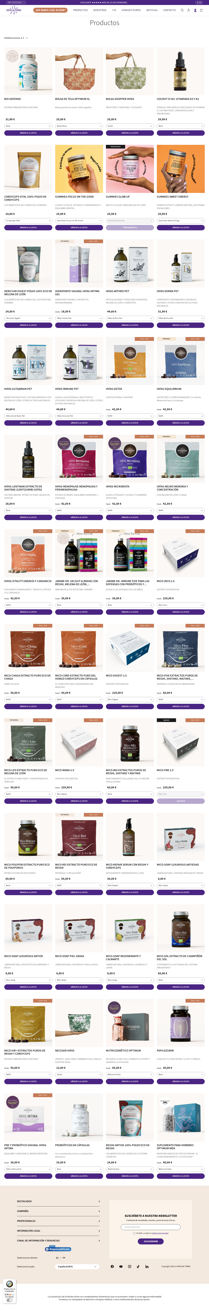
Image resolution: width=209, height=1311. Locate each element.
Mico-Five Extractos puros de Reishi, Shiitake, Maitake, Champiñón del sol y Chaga (177, 677)
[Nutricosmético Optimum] (130, 1023)
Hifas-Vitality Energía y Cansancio (27, 581)
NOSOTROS (99, 10)
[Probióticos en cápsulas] (79, 1117)
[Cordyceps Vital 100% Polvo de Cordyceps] (28, 169)
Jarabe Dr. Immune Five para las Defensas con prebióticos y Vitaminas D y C (127, 583)
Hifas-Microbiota (117, 486)
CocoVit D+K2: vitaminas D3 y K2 (178, 99)
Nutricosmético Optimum (123, 1050)
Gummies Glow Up (118, 196)
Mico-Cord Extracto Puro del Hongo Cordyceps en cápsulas (76, 677)
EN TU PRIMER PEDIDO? (104, 2)
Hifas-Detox (114, 389)
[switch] (9, 1300)
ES (57, 1258)
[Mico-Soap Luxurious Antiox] (28, 928)
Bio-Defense (12, 99)
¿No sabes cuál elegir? (50, 10)
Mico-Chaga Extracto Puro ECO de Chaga (27, 677)
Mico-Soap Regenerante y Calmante (123, 958)
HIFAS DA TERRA (183, 1266)
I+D (114, 10)
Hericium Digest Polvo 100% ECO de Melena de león (28, 293)
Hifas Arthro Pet (117, 291)
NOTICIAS (152, 10)
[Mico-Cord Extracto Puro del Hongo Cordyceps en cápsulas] (79, 648)
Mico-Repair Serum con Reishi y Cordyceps (127, 866)
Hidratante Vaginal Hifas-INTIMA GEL (77, 293)
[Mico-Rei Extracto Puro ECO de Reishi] (79, 837)
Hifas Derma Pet (168, 291)
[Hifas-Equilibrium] (181, 361)
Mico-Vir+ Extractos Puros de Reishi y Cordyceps (24, 1052)
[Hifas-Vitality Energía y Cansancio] (28, 553)
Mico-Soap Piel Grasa (69, 956)
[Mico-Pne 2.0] (181, 742)
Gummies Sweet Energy (172, 196)
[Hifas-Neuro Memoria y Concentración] (181, 459)
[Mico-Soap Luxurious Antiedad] (181, 837)
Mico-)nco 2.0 (165, 581)
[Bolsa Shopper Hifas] (130, 71)
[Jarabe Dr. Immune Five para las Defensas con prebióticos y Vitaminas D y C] (130, 553)
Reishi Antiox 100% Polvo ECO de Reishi (128, 1147)
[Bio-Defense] (28, 71)
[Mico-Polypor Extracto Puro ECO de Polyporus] (28, 837)
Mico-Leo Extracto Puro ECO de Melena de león (25, 772)
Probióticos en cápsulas (72, 1145)
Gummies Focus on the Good (74, 196)
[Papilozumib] (181, 1023)
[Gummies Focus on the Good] (79, 169)
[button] (201, 10)
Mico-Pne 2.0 (165, 770)
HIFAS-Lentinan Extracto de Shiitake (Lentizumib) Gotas (23, 488)
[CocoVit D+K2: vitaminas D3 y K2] (181, 71)
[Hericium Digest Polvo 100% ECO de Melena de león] (28, 263)
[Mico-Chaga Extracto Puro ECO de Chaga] (28, 648)
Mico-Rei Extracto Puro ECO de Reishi (76, 866)
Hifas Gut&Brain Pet (18, 389)
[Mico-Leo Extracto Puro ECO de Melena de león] (28, 742)
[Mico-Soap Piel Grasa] (79, 928)
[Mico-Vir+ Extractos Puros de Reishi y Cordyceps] (28, 1023)
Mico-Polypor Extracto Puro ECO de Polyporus (27, 866)
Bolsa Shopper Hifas (120, 99)
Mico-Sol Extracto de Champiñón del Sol (179, 958)
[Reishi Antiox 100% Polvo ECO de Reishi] (130, 1117)
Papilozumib (165, 1050)
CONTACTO (169, 10)
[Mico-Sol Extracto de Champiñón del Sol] (181, 928)
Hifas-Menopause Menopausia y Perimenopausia (76, 488)
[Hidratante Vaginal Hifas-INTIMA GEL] (79, 263)
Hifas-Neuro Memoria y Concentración (172, 488)
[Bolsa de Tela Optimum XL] (79, 71)
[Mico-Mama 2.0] (79, 742)
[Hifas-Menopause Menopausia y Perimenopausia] (79, 459)
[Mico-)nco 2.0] (181, 553)
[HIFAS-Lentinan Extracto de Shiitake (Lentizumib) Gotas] (28, 459)
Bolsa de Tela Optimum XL (72, 99)
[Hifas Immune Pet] (79, 361)
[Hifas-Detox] (130, 361)
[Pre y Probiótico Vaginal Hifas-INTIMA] (28, 1117)
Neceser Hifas (64, 1050)
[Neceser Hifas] (79, 1023)
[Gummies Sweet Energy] (181, 169)
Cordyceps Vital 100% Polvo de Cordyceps (25, 198)
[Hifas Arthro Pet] (130, 263)
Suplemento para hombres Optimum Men (175, 1147)
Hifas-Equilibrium (169, 389)
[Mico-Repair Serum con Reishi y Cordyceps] (130, 837)
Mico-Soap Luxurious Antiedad (178, 864)
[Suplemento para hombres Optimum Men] (181, 1117)
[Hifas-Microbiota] (130, 459)
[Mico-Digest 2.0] (130, 648)
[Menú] (14, 1280)
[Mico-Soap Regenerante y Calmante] (130, 928)
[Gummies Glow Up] (130, 169)
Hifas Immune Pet (67, 389)
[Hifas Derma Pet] (181, 263)
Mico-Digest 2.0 (116, 675)
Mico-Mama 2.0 (64, 770)
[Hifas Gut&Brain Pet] (28, 361)
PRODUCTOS (80, 10)
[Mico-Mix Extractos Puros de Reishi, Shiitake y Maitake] (130, 742)
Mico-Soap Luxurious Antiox (23, 956)
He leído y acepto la (152, 1233)
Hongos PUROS (131, 10)
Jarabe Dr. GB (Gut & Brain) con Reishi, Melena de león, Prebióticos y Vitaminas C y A (76, 583)
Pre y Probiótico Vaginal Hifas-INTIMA (25, 1147)
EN (64, 1258)
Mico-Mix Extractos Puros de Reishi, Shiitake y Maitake (126, 772)
